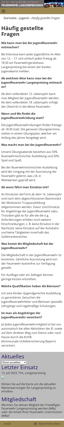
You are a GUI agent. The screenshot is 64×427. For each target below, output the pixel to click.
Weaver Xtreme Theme (49, 423)
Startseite (10, 18)
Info (52, 408)
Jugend (24, 18)
